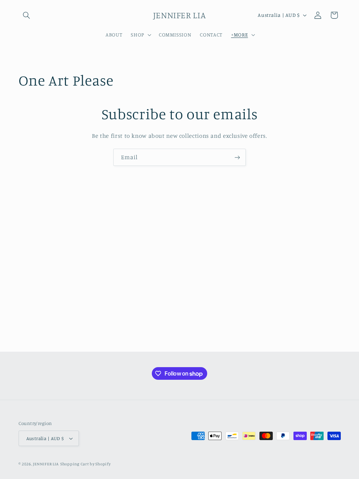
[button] (27, 15)
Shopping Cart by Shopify (85, 463)
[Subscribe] (237, 157)
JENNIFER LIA (46, 463)
